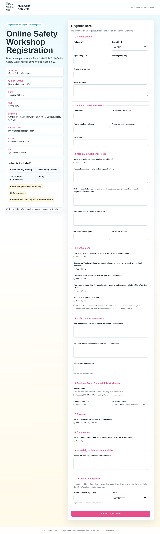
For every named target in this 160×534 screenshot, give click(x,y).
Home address (80, 82)
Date (114, 493)
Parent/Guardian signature (85, 493)
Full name (78, 42)
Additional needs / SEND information (89, 211)
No (85, 163)
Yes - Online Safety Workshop (126, 405)
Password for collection (84, 363)
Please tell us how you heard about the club (92, 456)
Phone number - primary (84, 124)
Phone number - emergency (124, 124)
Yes (77, 163)
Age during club (80, 56)
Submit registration (110, 513)
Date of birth (117, 42)
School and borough (82, 69)
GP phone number (119, 231)
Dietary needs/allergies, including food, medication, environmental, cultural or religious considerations (107, 190)
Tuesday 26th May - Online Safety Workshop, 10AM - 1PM (99, 395)
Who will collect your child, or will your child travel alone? (98, 324)
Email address (80, 137)
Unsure (94, 423)
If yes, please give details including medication (94, 169)
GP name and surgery (83, 231)
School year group (120, 56)
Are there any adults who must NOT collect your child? (97, 344)
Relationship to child (121, 111)
